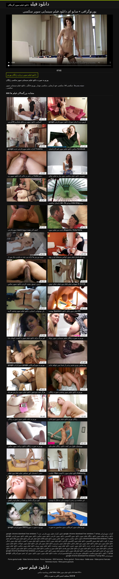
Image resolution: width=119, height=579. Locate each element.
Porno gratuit (69, 559)
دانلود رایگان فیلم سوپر (88, 536)
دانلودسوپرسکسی (95, 553)
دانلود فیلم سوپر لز (84, 548)
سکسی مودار (41, 85)
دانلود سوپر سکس (43, 536)
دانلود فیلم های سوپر (77, 551)
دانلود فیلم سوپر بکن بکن (44, 543)
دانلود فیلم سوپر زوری (43, 546)
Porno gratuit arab (15, 559)
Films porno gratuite (66, 562)
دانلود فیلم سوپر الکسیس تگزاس (74, 541)
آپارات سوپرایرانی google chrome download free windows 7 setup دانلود (86, 534)
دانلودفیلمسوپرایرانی (65, 553)
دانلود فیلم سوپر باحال (14, 541)
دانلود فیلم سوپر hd (20, 539)
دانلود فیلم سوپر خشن (78, 546)
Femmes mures (51, 562)
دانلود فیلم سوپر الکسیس (95, 541)
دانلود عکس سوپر (58, 539)
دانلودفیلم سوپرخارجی (81, 553)
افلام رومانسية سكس (45, 572)
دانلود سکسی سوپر (71, 539)
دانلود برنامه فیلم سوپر (105, 536)
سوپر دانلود (37, 553)
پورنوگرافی (88, 11)
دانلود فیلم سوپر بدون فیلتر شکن (82, 543)
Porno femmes (45, 559)
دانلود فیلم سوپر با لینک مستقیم (51, 541)
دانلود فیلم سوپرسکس (92, 551)
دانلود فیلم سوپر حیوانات (26, 543)
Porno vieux (79, 559)
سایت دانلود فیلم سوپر (49, 553)
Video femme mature (31, 559)
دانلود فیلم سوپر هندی (70, 548)
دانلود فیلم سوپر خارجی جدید (97, 546)
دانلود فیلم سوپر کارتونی (18, 548)
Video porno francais (102, 559)
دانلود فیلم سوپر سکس (26, 546)
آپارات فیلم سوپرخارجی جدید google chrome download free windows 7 (32, 534)
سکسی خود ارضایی (55, 85)
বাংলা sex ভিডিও (76, 572)
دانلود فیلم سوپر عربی (99, 548)
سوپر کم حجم (27, 553)
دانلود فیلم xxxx (46, 539)
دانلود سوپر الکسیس (72, 536)
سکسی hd (68, 85)
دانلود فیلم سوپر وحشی (36, 548)
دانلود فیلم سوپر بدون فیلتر (103, 543)
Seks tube (56, 572)
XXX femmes (58, 559)
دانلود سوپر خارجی (57, 536)
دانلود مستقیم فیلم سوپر (61, 551)
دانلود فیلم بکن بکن (34, 539)
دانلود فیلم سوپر (66, 572)
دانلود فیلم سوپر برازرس (61, 543)
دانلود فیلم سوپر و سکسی (53, 548)
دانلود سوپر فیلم (30, 536)
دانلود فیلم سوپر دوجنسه (60, 546)
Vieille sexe (89, 559)
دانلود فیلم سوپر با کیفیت (31, 541)
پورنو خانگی (30, 85)
